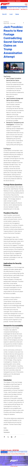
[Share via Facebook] (4, 437)
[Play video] (14, 68)
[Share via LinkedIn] (11, 437)
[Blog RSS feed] (1, 465)
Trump (5, 427)
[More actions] (23, 22)
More (16, 14)
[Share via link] (15, 437)
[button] (14, 1)
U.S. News (6, 430)
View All (4, 14)
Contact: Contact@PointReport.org (19, 464)
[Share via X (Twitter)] (8, 437)
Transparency (7, 432)
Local (10, 14)
